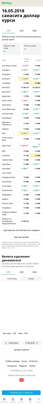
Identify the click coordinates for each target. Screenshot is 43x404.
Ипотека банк (7, 113)
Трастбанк (6, 168)
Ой (14, 333)
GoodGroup (29, 375)
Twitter (32, 366)
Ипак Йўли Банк (8, 109)
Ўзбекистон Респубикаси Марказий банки (9, 221)
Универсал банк (8, 177)
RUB (34, 30)
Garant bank (7, 100)
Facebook (33, 361)
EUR (21, 30)
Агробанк (6, 70)
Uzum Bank (6, 173)
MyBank (5, 199)
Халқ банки (6, 182)
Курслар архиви (21, 237)
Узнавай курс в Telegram (21, 392)
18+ (21, 380)
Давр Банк (6, 96)
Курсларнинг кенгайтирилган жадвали (21, 230)
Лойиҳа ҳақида (12, 361)
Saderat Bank (7, 160)
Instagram (12, 366)
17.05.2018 (30, 343)
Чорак (20, 333)
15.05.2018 (13, 343)
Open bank (6, 145)
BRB (3, 151)
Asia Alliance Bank (9, 66)
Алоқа (24, 361)
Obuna (18, 375)
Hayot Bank (6, 105)
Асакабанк (6, 83)
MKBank (5, 129)
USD (8, 30)
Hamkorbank (7, 190)
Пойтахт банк (7, 203)
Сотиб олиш (12, 279)
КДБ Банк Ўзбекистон (6, 123)
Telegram (23, 366)
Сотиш (31, 279)
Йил (26, 333)
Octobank (6, 155)
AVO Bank (6, 87)
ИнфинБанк (7, 195)
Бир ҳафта (7, 333)
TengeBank (6, 208)
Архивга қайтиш (21, 349)
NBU (4, 133)
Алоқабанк (6, 74)
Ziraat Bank (6, 186)
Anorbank (6, 79)
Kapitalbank (7, 118)
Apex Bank (6, 92)
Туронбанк (6, 164)
